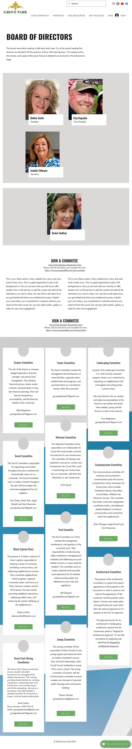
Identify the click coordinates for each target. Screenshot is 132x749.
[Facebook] (126, 3)
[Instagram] (113, 3)
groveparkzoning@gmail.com (66, 699)
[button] (40, 15)
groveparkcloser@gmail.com (26, 709)
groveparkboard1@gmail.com (66, 396)
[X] (117, 3)
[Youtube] (122, 3)
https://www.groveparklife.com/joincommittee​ (65, 270)
